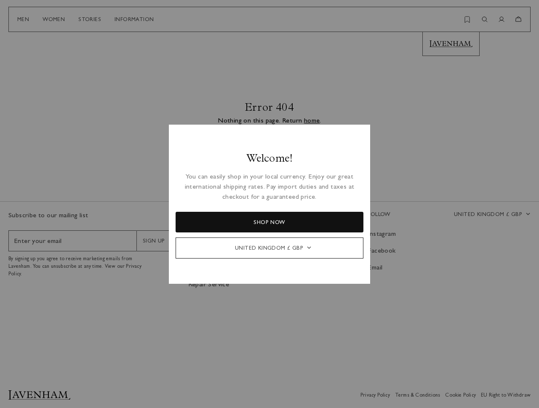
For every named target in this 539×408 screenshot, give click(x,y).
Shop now (269, 222)
